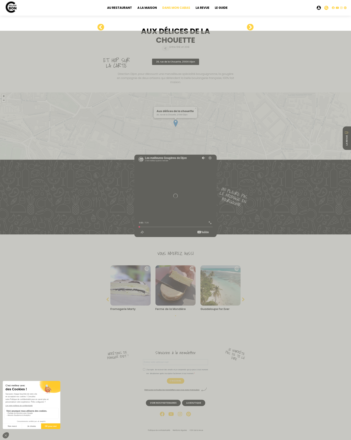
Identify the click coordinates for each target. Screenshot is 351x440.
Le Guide (221, 8)
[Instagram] (341, 7)
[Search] (326, 7)
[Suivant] (249, 27)
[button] (195, 108)
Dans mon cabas (176, 8)
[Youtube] (337, 7)
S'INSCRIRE (176, 381)
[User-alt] (318, 7)
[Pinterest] (345, 7)
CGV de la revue (196, 430)
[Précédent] (101, 27)
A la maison (147, 8)
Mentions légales (180, 430)
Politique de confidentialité (159, 430)
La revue (202, 8)
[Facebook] (333, 7)
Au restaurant (119, 8)
